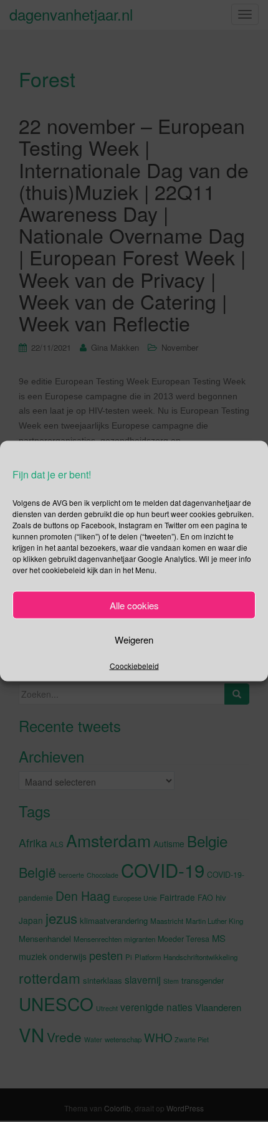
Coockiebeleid (134, 665)
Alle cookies (134, 604)
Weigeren (134, 638)
